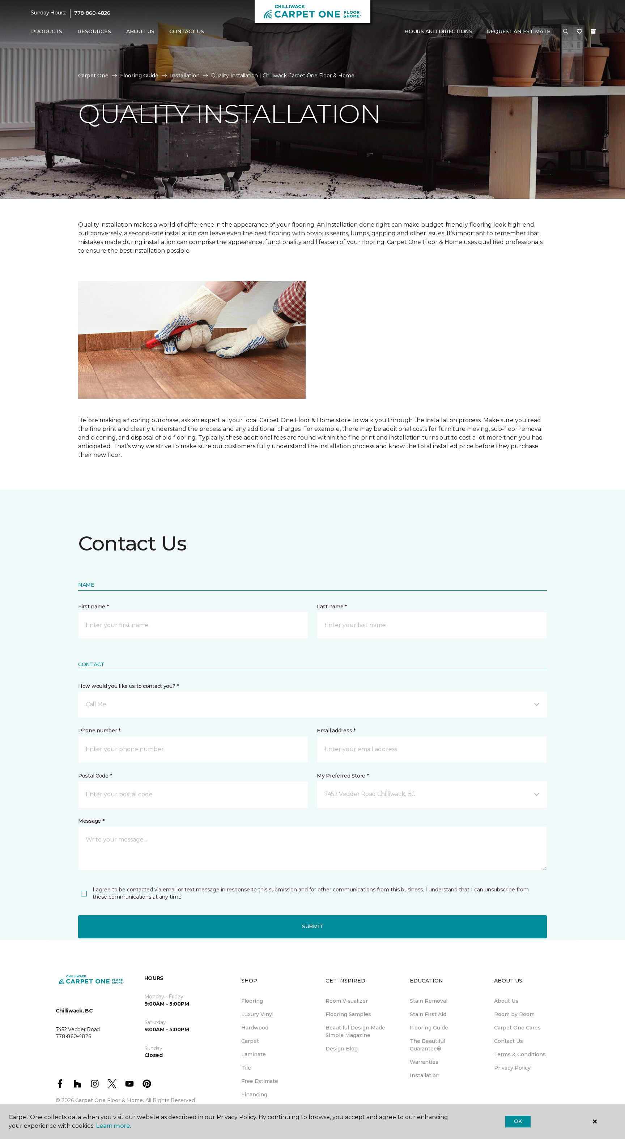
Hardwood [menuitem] (254, 1027)
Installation (185, 75)
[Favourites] (579, 32)
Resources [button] (94, 31)
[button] (566, 32)
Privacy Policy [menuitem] (512, 1068)
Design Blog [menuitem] (342, 1048)
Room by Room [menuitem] (514, 1014)
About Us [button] (140, 31)
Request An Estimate (518, 31)
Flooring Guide (139, 75)
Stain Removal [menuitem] (428, 1001)
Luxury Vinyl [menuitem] (257, 1014)
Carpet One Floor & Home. (109, 1100)
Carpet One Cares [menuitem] (517, 1027)
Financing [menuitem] (254, 1094)
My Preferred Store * (343, 775)
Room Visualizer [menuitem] (347, 1001)
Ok (518, 1121)
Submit (312, 926)
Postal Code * (95, 775)
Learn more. (113, 1125)
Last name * (332, 606)
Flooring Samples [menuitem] (348, 1014)
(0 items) (593, 31)
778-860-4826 (92, 13)
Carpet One (93, 75)
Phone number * (99, 730)
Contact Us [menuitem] (186, 31)
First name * (93, 606)
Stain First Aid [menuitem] (428, 1014)
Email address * (336, 730)
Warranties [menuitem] (424, 1062)
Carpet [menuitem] (250, 1041)
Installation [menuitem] (424, 1075)
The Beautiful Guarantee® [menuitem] (427, 1045)
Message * (91, 820)
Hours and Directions (438, 31)
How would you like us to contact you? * (128, 686)
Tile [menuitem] (246, 1068)
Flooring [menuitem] (252, 1001)
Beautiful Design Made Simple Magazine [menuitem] (355, 1031)
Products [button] (46, 31)
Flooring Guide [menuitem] (429, 1027)
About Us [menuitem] (506, 1001)
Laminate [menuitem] (253, 1054)
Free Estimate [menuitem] (259, 1081)
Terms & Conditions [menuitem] (520, 1054)
